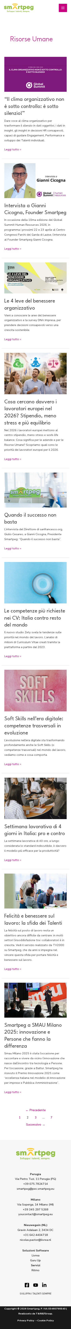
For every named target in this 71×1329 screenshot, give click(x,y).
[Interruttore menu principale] (63, 8)
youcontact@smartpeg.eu (35, 1214)
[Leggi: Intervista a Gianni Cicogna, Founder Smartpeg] (35, 180)
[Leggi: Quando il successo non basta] (35, 490)
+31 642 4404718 (35, 1235)
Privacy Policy (25, 1320)
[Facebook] (26, 1285)
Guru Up (35, 1260)
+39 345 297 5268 (35, 1209)
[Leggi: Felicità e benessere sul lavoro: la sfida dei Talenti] (35, 891)
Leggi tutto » (12, 149)
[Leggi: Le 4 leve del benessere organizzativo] (35, 278)
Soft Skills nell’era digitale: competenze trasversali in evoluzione (33, 725)
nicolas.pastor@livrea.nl (35, 1240)
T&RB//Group (44, 1313)
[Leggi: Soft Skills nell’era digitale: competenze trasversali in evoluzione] (35, 690)
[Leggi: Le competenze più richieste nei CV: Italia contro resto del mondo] (35, 582)
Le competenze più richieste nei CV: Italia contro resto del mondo (34, 618)
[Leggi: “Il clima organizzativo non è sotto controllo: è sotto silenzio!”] (35, 74)
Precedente (35, 1110)
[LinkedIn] (44, 1285)
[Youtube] (35, 1285)
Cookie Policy (45, 1320)
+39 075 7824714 (35, 1184)
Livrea (35, 1255)
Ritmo (35, 1270)
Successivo (35, 1124)
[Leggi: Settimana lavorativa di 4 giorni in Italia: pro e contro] (35, 798)
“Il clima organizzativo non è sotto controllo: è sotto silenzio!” (34, 106)
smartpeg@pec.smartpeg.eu (35, 1189)
